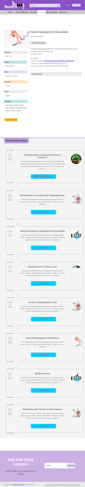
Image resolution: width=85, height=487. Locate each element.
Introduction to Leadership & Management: (42, 195)
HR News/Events (22, 12)
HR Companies (52, 12)
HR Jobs (33, 12)
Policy (78, 485)
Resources (63, 12)
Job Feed (74, 485)
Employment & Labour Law (42, 266)
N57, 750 (43, 176)
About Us (52, 485)
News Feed (68, 485)
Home (10, 12)
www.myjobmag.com (18, 484)
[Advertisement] (42, 23)
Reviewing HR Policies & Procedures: (42, 409)
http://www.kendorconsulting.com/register (59, 61)
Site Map (62, 485)
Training (41, 12)
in (79, 5)
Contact (57, 485)
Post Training (9, 120)
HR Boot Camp (42, 373)
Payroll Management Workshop (42, 338)
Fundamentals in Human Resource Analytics (42, 156)
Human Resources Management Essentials (42, 231)
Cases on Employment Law (42, 302)
